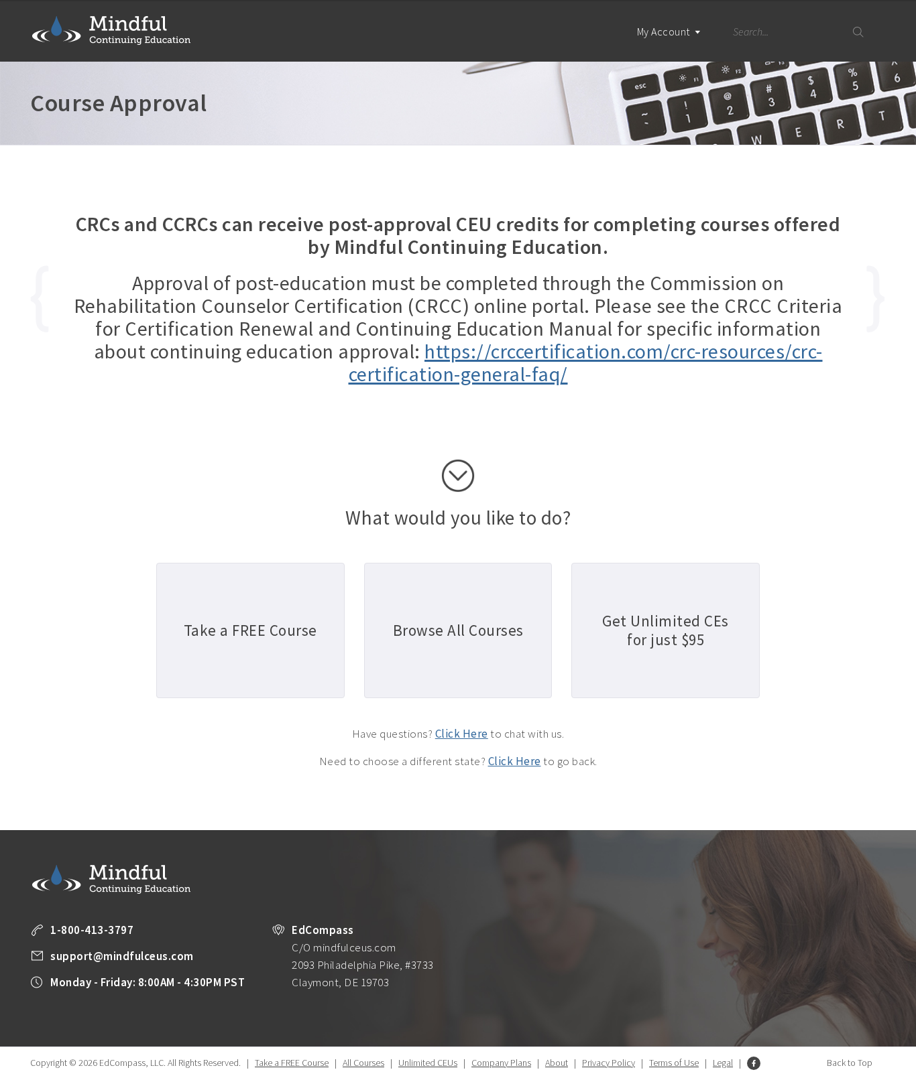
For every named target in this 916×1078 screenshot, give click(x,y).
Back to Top (849, 1063)
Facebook (753, 1063)
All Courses (363, 1063)
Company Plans (501, 1063)
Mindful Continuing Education (111, 30)
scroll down (458, 475)
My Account (665, 31)
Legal (723, 1063)
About (556, 1063)
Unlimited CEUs (427, 1063)
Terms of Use (674, 1063)
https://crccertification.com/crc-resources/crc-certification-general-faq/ (586, 362)
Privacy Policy (608, 1063)
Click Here (461, 733)
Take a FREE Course (292, 1063)
